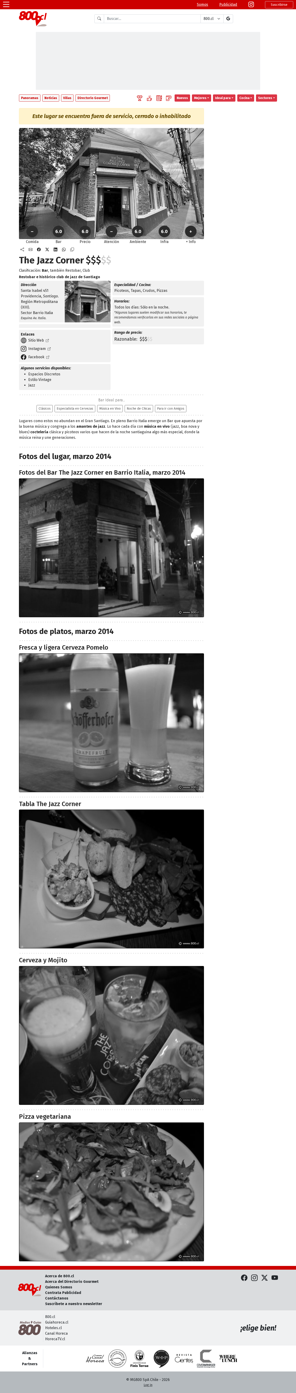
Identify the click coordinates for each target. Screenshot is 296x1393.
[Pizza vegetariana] (111, 1191)
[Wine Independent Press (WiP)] (161, 1358)
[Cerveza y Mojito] (111, 1035)
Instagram (37, 348)
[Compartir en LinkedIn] (55, 249)
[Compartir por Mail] (30, 249)
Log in (148, 1385)
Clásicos (45, 409)
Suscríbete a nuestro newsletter (73, 1304)
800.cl (50, 1317)
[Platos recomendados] (149, 98)
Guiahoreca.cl (56, 1322)
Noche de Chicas (139, 409)
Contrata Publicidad (63, 1292)
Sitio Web (36, 340)
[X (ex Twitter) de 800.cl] (264, 1278)
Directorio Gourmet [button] (92, 98)
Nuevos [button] (182, 98)
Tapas (136, 290)
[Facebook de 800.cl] (244, 1278)
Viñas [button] (67, 98)
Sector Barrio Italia (37, 313)
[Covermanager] (206, 1358)
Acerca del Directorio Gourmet (72, 1281)
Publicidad (228, 4)
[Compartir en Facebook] (39, 249)
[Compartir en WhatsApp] (64, 249)
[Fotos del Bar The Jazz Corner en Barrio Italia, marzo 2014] (111, 547)
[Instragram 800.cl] (251, 4)
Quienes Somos (58, 1287)
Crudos (149, 290)
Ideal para (223, 98)
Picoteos (121, 290)
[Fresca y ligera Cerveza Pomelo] (111, 722)
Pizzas (162, 290)
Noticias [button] (50, 98)
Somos (202, 4)
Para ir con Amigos (170, 409)
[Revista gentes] (184, 1358)
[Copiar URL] (72, 249)
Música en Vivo (110, 409)
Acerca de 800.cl (59, 1276)
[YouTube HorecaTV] (274, 1278)
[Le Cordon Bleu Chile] (139, 1358)
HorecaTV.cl (55, 1339)
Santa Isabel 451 (34, 290)
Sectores (265, 98)
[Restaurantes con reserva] (169, 98)
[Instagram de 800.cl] (254, 1278)
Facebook (36, 357)
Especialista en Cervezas (75, 409)
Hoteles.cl (53, 1328)
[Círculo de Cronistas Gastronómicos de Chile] (117, 1358)
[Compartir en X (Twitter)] (47, 249)
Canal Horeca (56, 1333)
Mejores (200, 98)
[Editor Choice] (140, 98)
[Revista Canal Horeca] (95, 1358)
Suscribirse (279, 5)
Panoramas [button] (29, 98)
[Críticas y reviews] (159, 98)
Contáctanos (56, 1298)
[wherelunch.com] (228, 1358)
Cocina (244, 98)
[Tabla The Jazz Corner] (111, 879)
